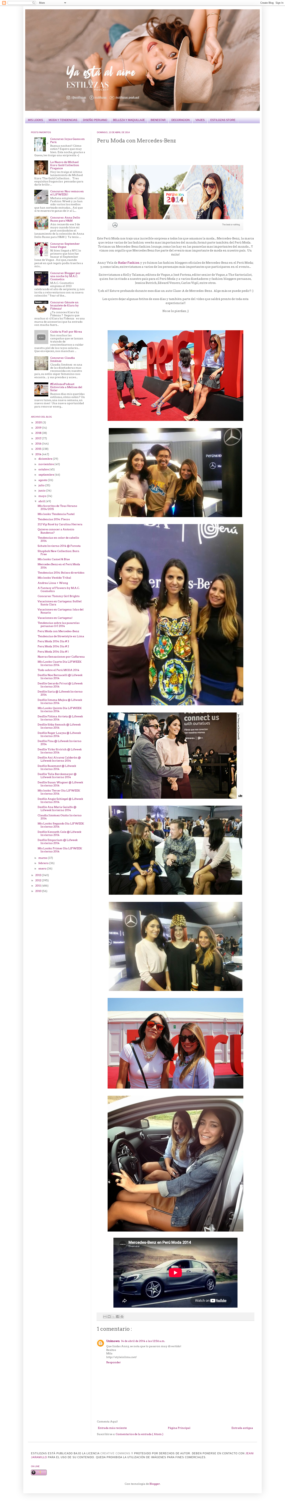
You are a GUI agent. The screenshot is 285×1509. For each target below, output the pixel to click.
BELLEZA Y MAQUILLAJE (129, 119)
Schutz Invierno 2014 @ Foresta (59, 545)
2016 (38, 443)
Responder (113, 1362)
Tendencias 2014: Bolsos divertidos (61, 572)
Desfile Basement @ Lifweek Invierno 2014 (57, 767)
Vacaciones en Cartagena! (55, 617)
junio (42, 490)
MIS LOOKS (35, 119)
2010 (38, 891)
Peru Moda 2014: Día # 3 (53, 641)
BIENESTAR (158, 119)
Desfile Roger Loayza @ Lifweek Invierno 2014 (59, 734)
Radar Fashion (128, 262)
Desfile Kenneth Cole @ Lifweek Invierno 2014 (59, 833)
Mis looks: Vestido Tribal (54, 577)
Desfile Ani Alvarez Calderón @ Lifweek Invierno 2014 (59, 759)
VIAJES (200, 119)
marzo (43, 857)
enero (42, 868)
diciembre (45, 458)
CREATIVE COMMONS (115, 1453)
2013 (38, 875)
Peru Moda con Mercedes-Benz (58, 631)
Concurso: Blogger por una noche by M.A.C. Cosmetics (65, 276)
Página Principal (179, 1427)
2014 (38, 454)
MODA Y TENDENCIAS (63, 119)
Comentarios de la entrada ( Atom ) (139, 1434)
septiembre (46, 474)
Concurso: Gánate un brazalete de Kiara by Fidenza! (64, 305)
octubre (43, 469)
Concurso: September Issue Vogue (65, 245)
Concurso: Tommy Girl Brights (58, 596)
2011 (38, 885)
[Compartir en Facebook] (118, 1316)
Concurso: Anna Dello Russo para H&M (65, 219)
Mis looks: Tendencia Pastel (56, 514)
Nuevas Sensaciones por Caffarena (61, 656)
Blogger (154, 1483)
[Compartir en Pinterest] (122, 1316)
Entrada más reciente (112, 1427)
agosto (43, 480)
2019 (38, 427)
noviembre (46, 464)
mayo (42, 496)
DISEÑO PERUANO (95, 119)
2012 (38, 880)
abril (42, 501)
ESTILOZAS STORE (222, 119)
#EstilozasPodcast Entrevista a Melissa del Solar (66, 387)
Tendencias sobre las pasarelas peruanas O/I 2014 (58, 624)
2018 (38, 432)
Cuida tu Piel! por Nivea (66, 331)
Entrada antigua (242, 1427)
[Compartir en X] (113, 1316)
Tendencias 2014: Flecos (54, 519)
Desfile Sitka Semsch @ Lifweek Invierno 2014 (59, 726)
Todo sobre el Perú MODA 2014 (58, 670)
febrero (43, 863)
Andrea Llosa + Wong (53, 582)
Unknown (113, 1341)
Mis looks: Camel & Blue (54, 559)
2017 (38, 438)
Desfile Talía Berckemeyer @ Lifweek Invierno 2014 (57, 775)
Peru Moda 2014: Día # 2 (53, 646)
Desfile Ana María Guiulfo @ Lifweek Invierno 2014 (57, 808)
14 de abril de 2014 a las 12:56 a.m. (143, 1341)
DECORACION (180, 119)
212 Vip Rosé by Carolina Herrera (60, 524)
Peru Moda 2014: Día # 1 (53, 651)
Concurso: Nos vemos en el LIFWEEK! (67, 193)
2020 (38, 422)
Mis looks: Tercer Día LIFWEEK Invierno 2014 (59, 792)
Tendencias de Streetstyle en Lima (61, 636)
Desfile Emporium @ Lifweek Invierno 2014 (58, 841)
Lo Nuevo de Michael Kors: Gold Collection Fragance (64, 165)
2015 (38, 448)
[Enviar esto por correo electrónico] (105, 1316)
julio (41, 485)
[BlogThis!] (109, 1316)
